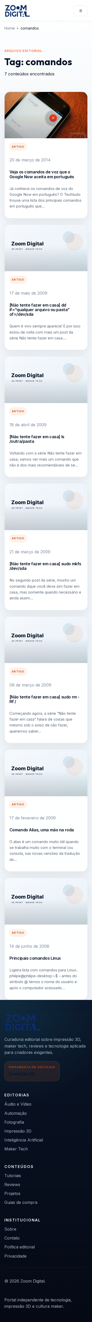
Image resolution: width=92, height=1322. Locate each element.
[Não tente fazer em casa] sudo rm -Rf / (44, 699)
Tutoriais (12, 1175)
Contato (12, 1238)
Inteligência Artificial (23, 1139)
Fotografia (14, 1122)
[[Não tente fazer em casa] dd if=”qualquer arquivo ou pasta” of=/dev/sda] (46, 248)
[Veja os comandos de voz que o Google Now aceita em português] (46, 115)
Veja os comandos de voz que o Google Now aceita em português (41, 174)
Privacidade (15, 1256)
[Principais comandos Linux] (46, 901)
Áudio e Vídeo (17, 1104)
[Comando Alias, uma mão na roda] (46, 773)
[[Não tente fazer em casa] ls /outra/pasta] (46, 379)
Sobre (10, 1229)
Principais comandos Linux (35, 958)
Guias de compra (20, 1202)
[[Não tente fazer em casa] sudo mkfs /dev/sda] (46, 507)
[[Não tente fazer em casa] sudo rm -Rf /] (46, 640)
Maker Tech (16, 1148)
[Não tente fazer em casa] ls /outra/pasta (36, 439)
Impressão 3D (17, 1131)
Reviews (12, 1184)
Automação (15, 1113)
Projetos (12, 1193)
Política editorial (19, 1246)
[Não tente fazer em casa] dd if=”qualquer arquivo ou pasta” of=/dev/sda (39, 309)
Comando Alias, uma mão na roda (41, 829)
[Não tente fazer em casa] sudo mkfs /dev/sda (45, 566)
